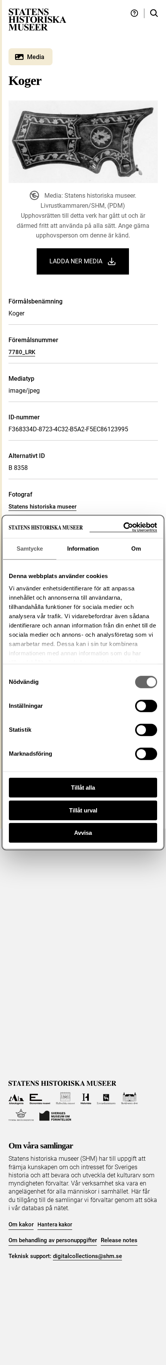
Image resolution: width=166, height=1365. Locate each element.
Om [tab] (136, 548)
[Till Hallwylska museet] (65, 1098)
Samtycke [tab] (30, 548)
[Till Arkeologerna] (16, 1098)
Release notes (119, 1240)
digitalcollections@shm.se (87, 1256)
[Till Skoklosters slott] (129, 1098)
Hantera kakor (54, 1224)
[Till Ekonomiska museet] (40, 1098)
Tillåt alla (83, 787)
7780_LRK (21, 352)
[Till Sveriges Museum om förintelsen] (55, 1115)
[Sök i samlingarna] (154, 13)
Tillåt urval (83, 810)
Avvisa (83, 832)
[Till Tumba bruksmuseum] (21, 1115)
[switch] (146, 706)
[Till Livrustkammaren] (106, 1098)
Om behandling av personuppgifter (52, 1240)
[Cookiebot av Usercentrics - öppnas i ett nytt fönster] (123, 527)
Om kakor (21, 1224)
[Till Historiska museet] (86, 1098)
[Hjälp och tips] (134, 13)
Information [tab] (83, 548)
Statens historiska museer (42, 506)
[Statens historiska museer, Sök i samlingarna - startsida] (37, 19)
